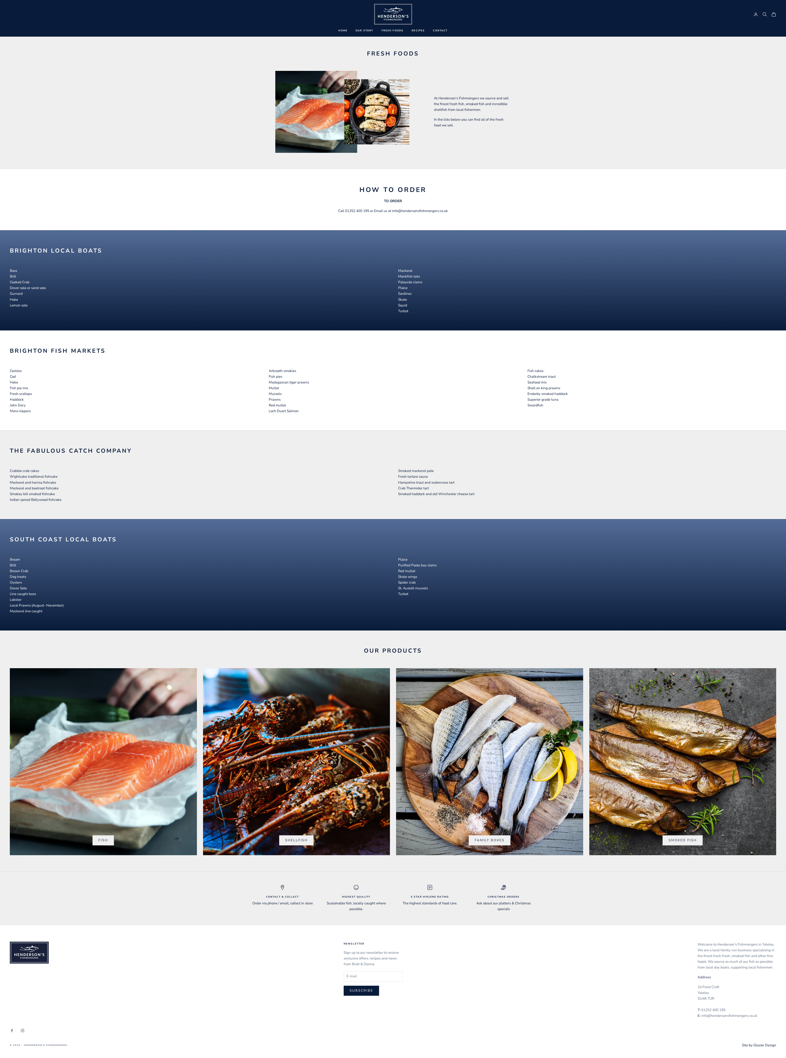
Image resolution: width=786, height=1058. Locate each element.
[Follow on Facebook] (12, 1031)
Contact (440, 30)
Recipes (418, 30)
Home (342, 30)
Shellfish (296, 840)
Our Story (364, 30)
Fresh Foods (393, 30)
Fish (103, 840)
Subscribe (361, 990)
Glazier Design (764, 1045)
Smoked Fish (683, 840)
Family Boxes (490, 840)
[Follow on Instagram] (22, 1031)
